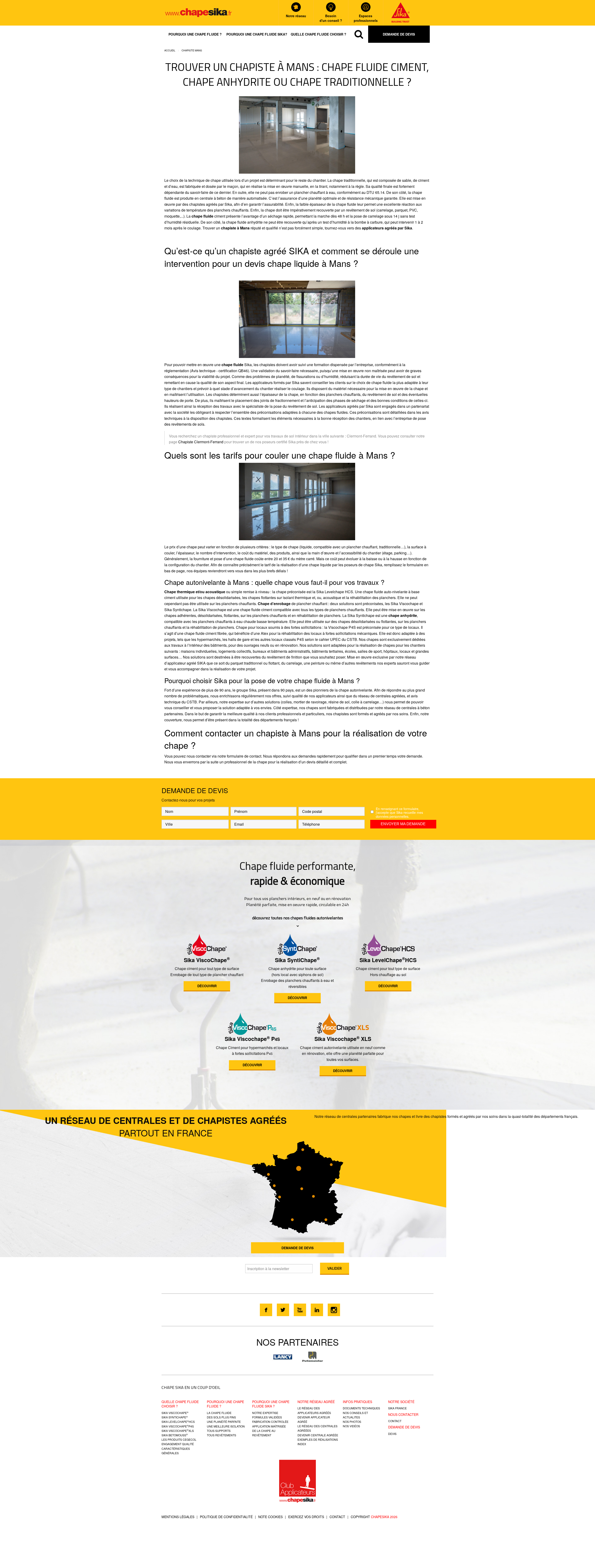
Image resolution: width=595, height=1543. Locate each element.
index (302, 1444)
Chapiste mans (192, 50)
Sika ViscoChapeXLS (178, 1431)
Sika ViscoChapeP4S (178, 1426)
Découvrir (207, 985)
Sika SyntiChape (297, 960)
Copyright (374, 1516)
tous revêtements (221, 1435)
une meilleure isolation (226, 1426)
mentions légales (178, 1516)
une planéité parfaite (224, 1422)
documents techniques (361, 1408)
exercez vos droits (306, 1516)
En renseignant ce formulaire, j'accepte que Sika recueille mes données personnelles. (399, 812)
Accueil (169, 50)
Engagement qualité (178, 1444)
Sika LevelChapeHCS (388, 960)
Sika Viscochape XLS (342, 1039)
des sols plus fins (221, 1417)
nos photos (352, 1422)
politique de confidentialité (226, 1516)
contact (394, 1421)
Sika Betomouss (175, 1435)
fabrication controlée (270, 1422)
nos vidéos (351, 1426)
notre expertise (265, 1413)
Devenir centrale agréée (318, 1435)
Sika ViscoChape (207, 960)
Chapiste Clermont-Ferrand (200, 441)
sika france (397, 1408)
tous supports (219, 1431)
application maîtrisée (269, 1426)
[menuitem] (195, 34)
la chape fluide (219, 1413)
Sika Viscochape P (252, 1039)
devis (392, 1434)
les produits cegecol (179, 1439)
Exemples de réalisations (318, 1439)
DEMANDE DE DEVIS (297, 1247)
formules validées (267, 1417)
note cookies (270, 1516)
